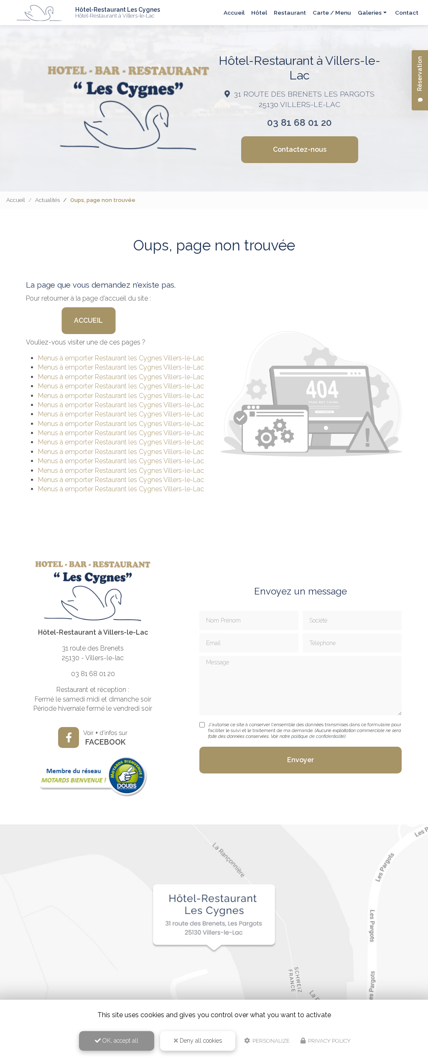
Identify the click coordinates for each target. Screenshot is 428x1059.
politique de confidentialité (317, 736)
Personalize (270, 1041)
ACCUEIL (88, 320)
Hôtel (259, 12)
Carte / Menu (332, 12)
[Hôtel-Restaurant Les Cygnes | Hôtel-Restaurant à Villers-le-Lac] (40, 12)
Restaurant (290, 12)
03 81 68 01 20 (299, 122)
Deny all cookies (200, 1040)
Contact (406, 12)
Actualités (47, 200)
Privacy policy (329, 1041)
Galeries (370, 12)
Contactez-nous (299, 149)
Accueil (234, 12)
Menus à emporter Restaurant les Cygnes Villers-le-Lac (121, 358)
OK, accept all (119, 1040)
